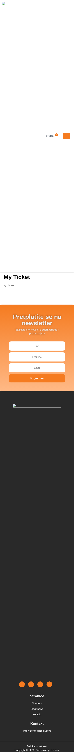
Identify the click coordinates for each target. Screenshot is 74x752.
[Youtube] (40, 684)
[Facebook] (22, 684)
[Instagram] (31, 684)
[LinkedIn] (49, 684)
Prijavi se (37, 378)
